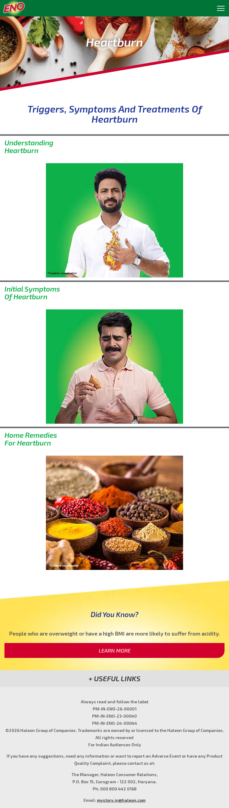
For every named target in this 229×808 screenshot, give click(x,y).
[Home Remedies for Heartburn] (114, 513)
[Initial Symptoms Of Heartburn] (114, 366)
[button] (114, 678)
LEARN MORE (115, 650)
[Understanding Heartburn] (114, 220)
